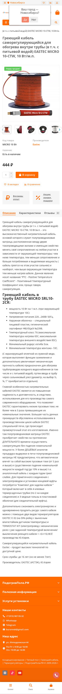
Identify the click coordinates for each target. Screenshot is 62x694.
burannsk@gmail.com (17, 629)
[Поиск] (56, 22)
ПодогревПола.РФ (15, 583)
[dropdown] (4, 3)
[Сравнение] (50, 3)
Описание (9, 213)
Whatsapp (11, 620)
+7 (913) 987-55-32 (15, 616)
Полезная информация (19, 592)
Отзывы (51, 213)
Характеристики (30, 213)
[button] (2, 129)
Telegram (11, 624)
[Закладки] (43, 3)
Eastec (36, 144)
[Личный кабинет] (57, 3)
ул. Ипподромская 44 (17, 642)
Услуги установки (15, 601)
